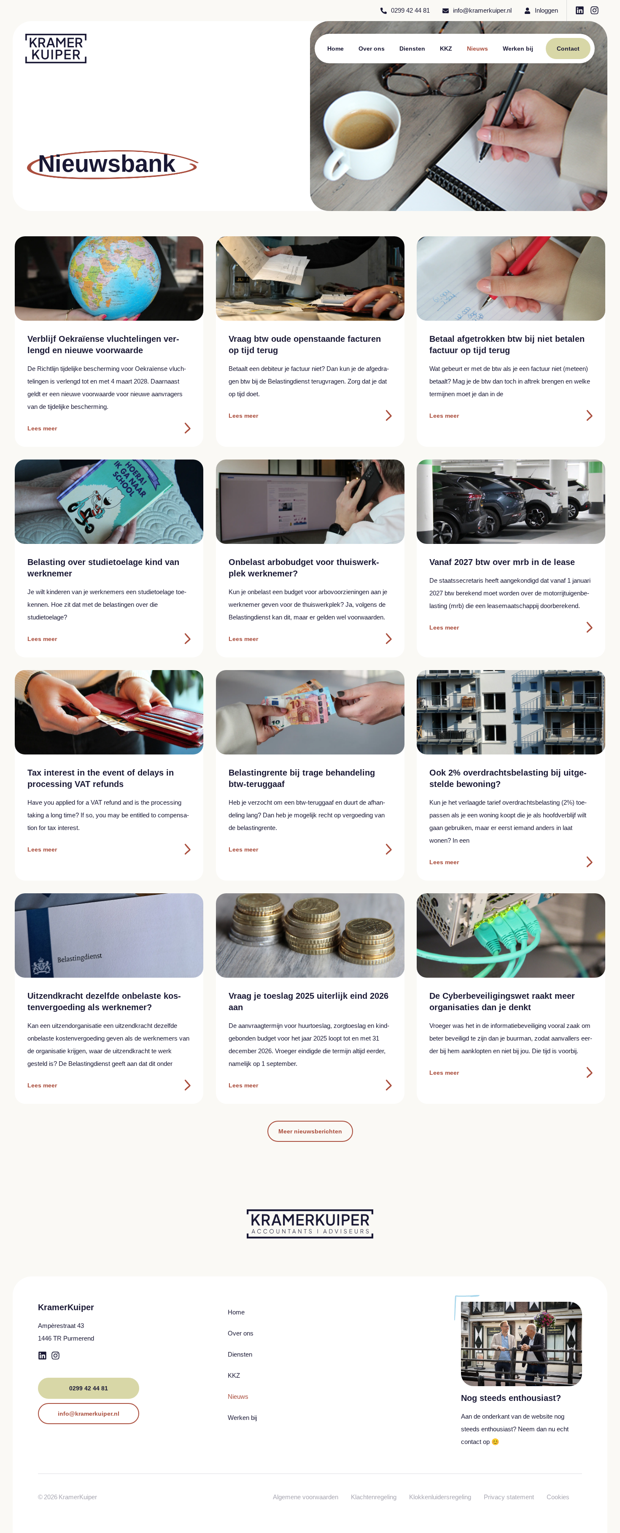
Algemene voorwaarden (305, 1497)
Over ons (372, 48)
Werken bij (518, 48)
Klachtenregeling (373, 1497)
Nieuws (477, 48)
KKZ (446, 48)
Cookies (558, 1497)
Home (335, 48)
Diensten (412, 48)
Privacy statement (509, 1497)
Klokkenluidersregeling (440, 1497)
